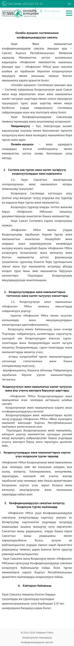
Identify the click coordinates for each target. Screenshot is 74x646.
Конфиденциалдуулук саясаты (37, 642)
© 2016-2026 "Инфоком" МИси (37, 632)
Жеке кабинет (52, 11)
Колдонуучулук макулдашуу (37, 637)
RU (69, 4)
